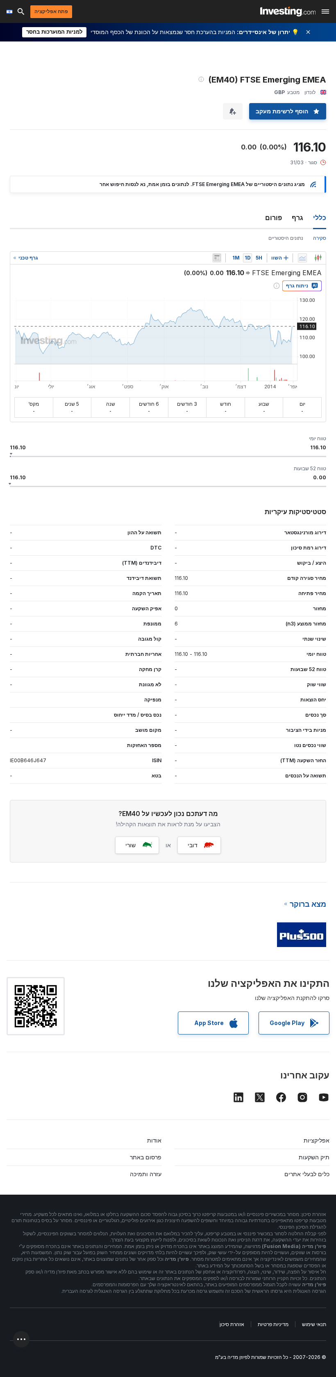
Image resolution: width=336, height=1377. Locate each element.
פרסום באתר (145, 1157)
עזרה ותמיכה (145, 1173)
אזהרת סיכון (232, 1324)
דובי (193, 844)
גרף (297, 218)
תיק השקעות (314, 1157)
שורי (130, 844)
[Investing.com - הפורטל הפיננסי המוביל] (288, 11)
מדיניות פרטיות (273, 1324)
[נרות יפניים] (317, 257)
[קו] (302, 257)
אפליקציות (316, 1140)
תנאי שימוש (314, 1324)
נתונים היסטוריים (285, 238)
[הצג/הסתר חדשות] (216, 257)
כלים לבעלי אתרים (306, 1173)
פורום (273, 218)
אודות (154, 1140)
